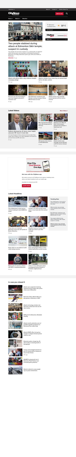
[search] (67, 14)
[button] (48, 9)
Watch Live (59, 13)
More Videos (63, 110)
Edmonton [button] (11, 9)
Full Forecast (50, 30)
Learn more (26, 185)
